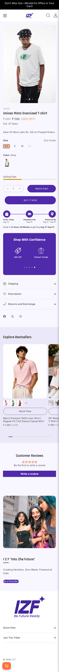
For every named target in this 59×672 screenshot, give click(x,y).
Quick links (9, 627)
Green (13, 403)
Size (29, 140)
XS (6, 146)
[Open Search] (48, 15)
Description (14, 293)
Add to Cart (41, 188)
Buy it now (30, 200)
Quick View (25, 411)
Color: (9, 155)
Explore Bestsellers (17, 337)
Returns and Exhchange (21, 304)
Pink (6, 403)
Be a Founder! (11, 581)
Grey (7, 162)
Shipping (13, 283)
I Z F (13, 659)
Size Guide (50, 140)
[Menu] (5, 15)
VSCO (6, 108)
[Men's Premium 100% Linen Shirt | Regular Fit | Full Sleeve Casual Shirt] (25, 371)
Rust (20, 403)
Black (51, 403)
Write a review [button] (30, 473)
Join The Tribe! (11, 637)
